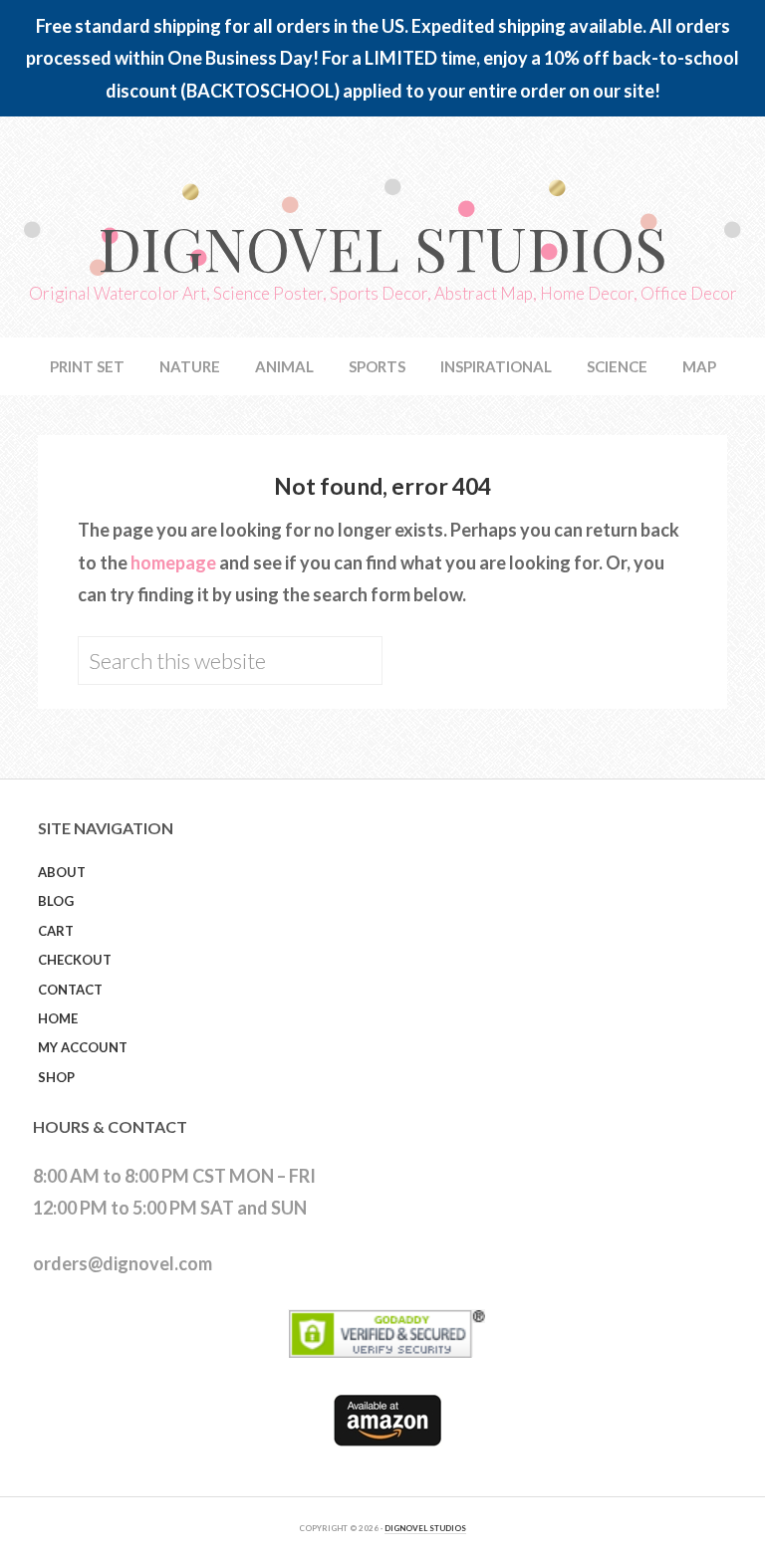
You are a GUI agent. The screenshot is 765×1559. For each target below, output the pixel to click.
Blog (56, 901)
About (62, 872)
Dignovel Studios (382, 247)
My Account (83, 1047)
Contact (70, 990)
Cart (56, 931)
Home (58, 1018)
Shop (56, 1077)
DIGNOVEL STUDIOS (425, 1528)
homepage (173, 562)
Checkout (75, 960)
